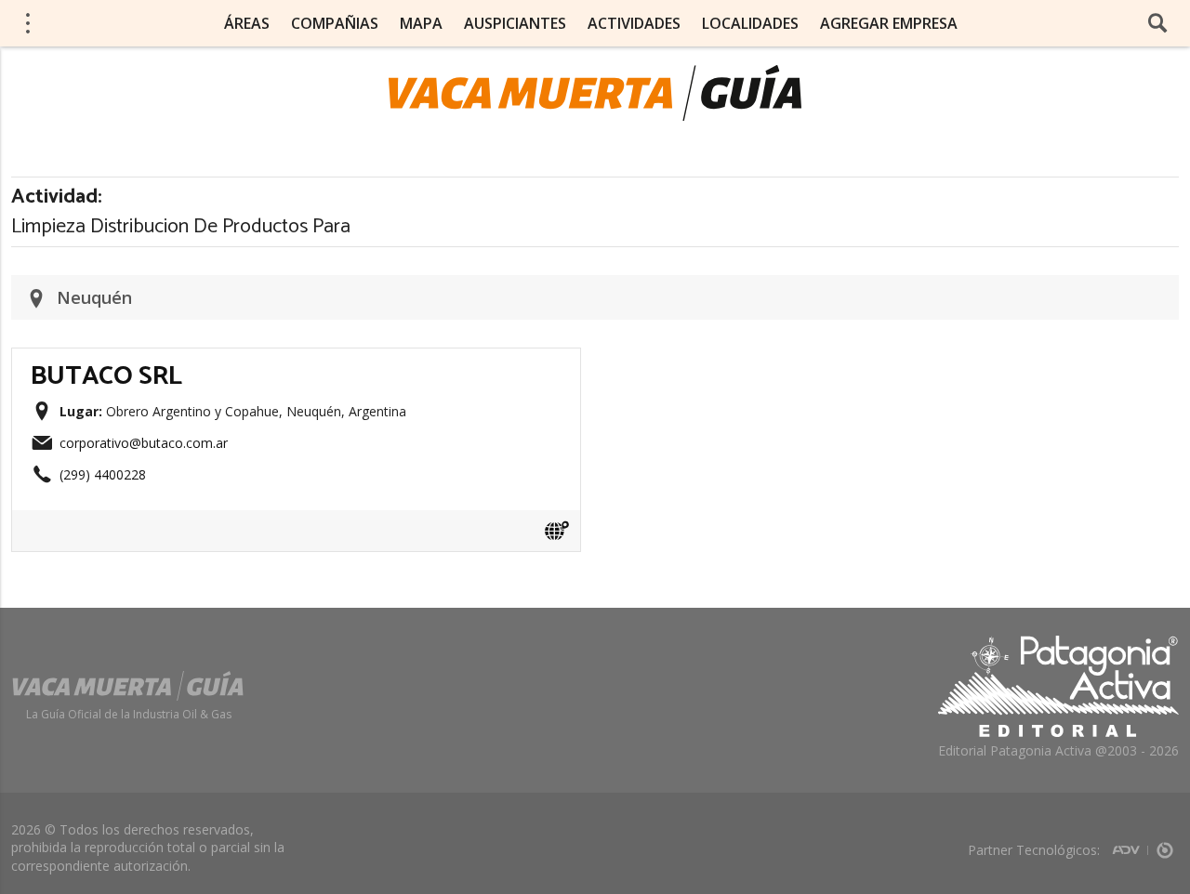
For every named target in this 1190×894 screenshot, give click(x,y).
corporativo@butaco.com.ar (144, 443)
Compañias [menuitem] (334, 23)
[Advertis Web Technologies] (1130, 844)
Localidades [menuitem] (750, 23)
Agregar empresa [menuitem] (889, 23)
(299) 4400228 (103, 474)
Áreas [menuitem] (247, 23)
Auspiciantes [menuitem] (515, 23)
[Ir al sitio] (557, 531)
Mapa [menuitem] (421, 23)
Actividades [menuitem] (634, 23)
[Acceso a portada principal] (595, 93)
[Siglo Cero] (1165, 844)
